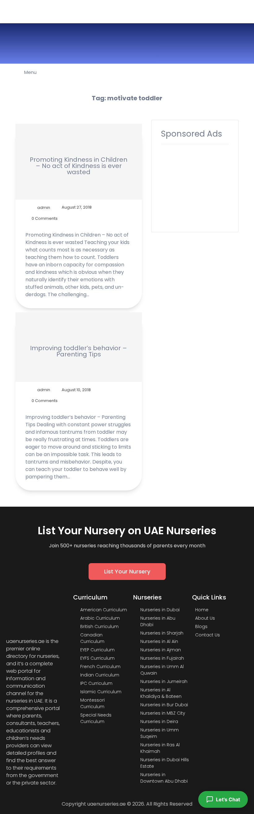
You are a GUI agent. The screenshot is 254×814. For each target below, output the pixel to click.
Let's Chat (228, 799)
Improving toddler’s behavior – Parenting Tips (78, 351)
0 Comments (45, 218)
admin (43, 207)
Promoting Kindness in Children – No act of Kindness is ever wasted (78, 165)
